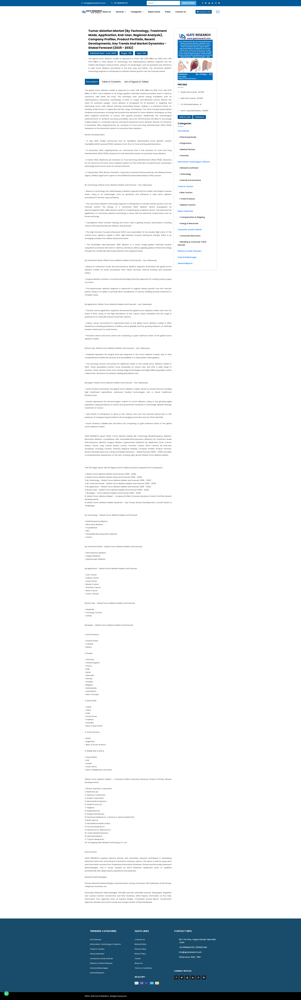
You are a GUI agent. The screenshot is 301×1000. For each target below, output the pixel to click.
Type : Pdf (141, 53)
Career (138, 958)
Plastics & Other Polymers (189, 251)
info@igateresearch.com (95, 3)
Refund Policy (140, 944)
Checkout (199, 117)
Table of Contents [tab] (111, 81)
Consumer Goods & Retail (190, 229)
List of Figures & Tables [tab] (137, 81)
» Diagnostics (185, 143)
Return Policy (140, 953)
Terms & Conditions (143, 968)
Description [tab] (92, 81)
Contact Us (180, 12)
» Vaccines (183, 155)
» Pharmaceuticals (187, 137)
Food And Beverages (187, 257)
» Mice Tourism (185, 192)
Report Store (154, 12)
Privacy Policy (140, 949)
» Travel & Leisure (186, 199)
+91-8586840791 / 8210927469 (193, 947)
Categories (136, 12)
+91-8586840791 (121, 3)
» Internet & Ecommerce (189, 180)
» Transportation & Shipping (191, 217)
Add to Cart (185, 117)
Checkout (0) (204, 12)
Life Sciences (183, 131)
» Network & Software (188, 168)
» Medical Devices (186, 149)
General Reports (185, 263)
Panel (167, 12)
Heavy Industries (185, 211)
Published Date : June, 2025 (103, 53)
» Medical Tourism (187, 205)
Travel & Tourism (185, 186)
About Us (106, 12)
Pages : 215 (126, 53)
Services (120, 12)
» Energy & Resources (188, 223)
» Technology (184, 174)
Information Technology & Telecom (194, 162)
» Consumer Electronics (189, 236)
